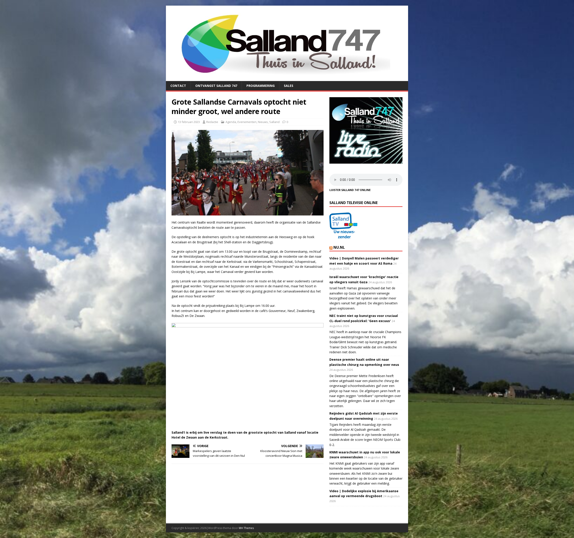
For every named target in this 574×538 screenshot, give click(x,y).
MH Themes (246, 528)
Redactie (212, 122)
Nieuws (263, 122)
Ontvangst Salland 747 (216, 85)
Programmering (260, 85)
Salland (274, 122)
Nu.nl (339, 247)
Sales (288, 85)
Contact (178, 85)
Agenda (231, 122)
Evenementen (247, 122)
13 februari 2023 (189, 122)
